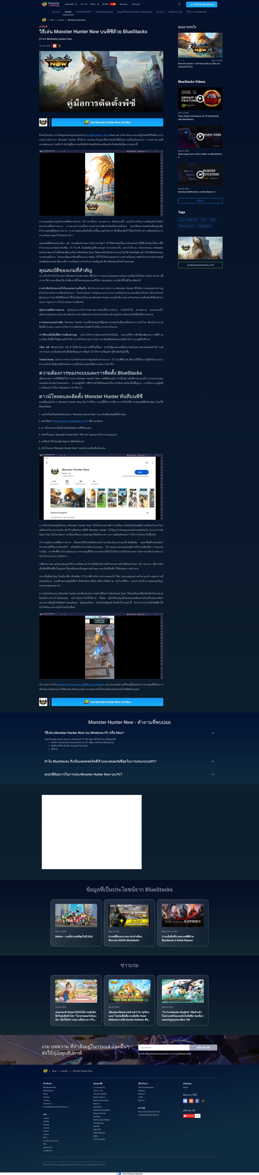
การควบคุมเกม (99, 1087)
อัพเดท (185, 1087)
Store (108, 4)
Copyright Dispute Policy (67, 1165)
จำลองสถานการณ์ (50, 1141)
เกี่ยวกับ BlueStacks (146, 1087)
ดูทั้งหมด (200, 201)
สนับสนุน (136, 4)
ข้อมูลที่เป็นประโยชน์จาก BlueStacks (134, 12)
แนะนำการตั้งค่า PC (188, 220)
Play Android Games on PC (149, 1112)
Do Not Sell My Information (95, 1165)
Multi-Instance (99, 1097)
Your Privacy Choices (132, 1173)
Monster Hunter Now (77, 20)
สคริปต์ (96, 1126)
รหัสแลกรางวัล (175, 12)
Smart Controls (99, 1113)
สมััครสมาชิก (203, 1047)
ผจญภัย (46, 1125)
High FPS (97, 1129)
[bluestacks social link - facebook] (197, 1101)
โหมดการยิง (98, 1091)
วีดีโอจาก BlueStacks (197, 12)
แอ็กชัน (46, 1121)
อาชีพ (140, 1097)
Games (68, 12)
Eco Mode (97, 1107)
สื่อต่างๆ (141, 1100)
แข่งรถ (46, 1134)
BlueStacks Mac (49, 1087)
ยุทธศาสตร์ (47, 1147)
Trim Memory (98, 1123)
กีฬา (45, 1144)
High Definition (99, 1133)
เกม (82, 4)
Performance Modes (101, 1120)
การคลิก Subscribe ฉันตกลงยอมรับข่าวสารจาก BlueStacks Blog (164, 1054)
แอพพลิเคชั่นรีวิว (84, 12)
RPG (203, 220)
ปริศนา (46, 1131)
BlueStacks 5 (48, 1091)
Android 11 (47, 1103)
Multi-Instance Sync (101, 1100)
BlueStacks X (205, 226)
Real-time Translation (101, 1110)
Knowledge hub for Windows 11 (56, 1107)
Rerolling (96, 1116)
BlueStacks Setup (187, 226)
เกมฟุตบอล (47, 1150)
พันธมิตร (124, 4)
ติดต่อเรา (142, 1094)
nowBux (46, 1100)
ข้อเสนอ (46, 1097)
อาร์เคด (46, 1128)
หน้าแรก (56, 12)
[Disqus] (92, 832)
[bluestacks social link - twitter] (203, 1101)
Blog (52, 20)
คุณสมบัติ (69, 4)
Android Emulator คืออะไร (148, 1115)
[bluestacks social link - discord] (185, 1101)
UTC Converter (99, 1139)
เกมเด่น (46, 1118)
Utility (95, 1136)
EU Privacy (81, 1165)
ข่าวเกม (160, 12)
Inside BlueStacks (104, 12)
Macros (96, 1103)
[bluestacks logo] (50, 4)
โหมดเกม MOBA (99, 1094)
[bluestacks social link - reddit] (191, 1101)
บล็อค (93, 4)
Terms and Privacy (50, 1165)
